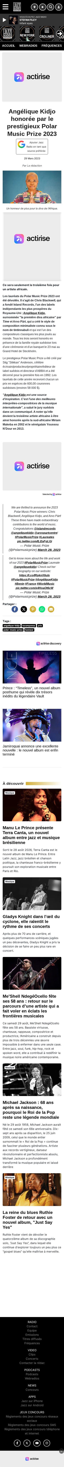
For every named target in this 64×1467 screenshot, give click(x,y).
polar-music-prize (13, 629)
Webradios (28, 45)
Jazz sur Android (32, 1405)
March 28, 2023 (49, 550)
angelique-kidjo (12, 625)
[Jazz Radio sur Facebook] (17, 1443)
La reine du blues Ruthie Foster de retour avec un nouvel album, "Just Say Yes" (28, 1220)
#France (30, 583)
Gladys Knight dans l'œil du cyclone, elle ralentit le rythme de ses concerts (31, 921)
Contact (32, 1326)
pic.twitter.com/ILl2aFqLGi (34, 541)
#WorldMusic (45, 583)
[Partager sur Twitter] (23, 611)
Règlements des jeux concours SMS (32, 1425)
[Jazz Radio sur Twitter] (26, 1443)
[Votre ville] (34, 7)
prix (40, 625)
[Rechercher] (50, 7)
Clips (32, 1354)
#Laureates (46, 537)
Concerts (32, 1358)
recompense (28, 625)
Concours (32, 1389)
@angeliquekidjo (22, 532)
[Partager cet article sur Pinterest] (32, 611)
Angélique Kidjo (34, 313)
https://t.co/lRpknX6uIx (34, 575)
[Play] (5, 20)
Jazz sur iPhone (32, 1401)
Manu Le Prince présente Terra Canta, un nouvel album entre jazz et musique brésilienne (31, 835)
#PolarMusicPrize (26, 537)
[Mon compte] (58, 7)
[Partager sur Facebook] (14, 611)
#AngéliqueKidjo (46, 579)
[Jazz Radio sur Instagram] (46, 1443)
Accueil (8, 45)
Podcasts (32, 1374)
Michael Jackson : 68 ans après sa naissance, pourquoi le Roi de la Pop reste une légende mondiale (31, 1110)
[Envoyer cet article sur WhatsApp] (41, 611)
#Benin (19, 583)
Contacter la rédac (32, 1363)
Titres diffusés (32, 1339)
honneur (29, 629)
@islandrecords (45, 528)
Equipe (32, 1330)
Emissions (32, 1334)
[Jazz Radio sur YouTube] (37, 1443)
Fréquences (52, 45)
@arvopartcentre (45, 532)
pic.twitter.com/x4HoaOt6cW (34, 588)
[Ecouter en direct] (42, 7)
